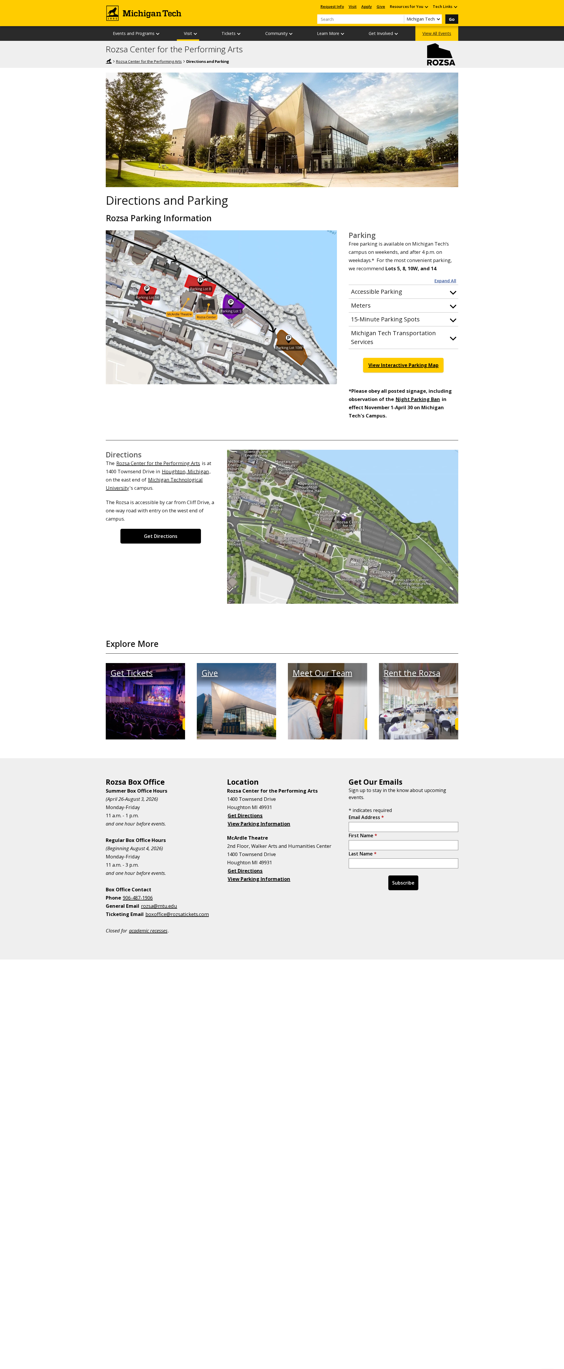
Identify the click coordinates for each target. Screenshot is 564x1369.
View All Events (436, 33)
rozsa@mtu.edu (159, 905)
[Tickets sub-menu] (239, 33)
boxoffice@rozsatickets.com (177, 914)
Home (109, 61)
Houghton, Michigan (185, 471)
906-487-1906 (138, 897)
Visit (353, 6)
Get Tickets (131, 672)
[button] (403, 292)
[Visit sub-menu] (195, 33)
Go (452, 19)
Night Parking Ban (418, 399)
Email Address (366, 817)
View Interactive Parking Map (403, 365)
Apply (366, 6)
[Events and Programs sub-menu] (158, 33)
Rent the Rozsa (412, 672)
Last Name (363, 853)
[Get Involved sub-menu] (396, 33)
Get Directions (160, 536)
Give (381, 6)
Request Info (332, 6)
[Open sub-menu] (426, 6)
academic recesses (148, 930)
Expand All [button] (445, 281)
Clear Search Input (399, 19)
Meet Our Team (322, 672)
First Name (363, 835)
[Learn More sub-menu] (342, 33)
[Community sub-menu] (291, 33)
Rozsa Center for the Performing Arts (174, 49)
